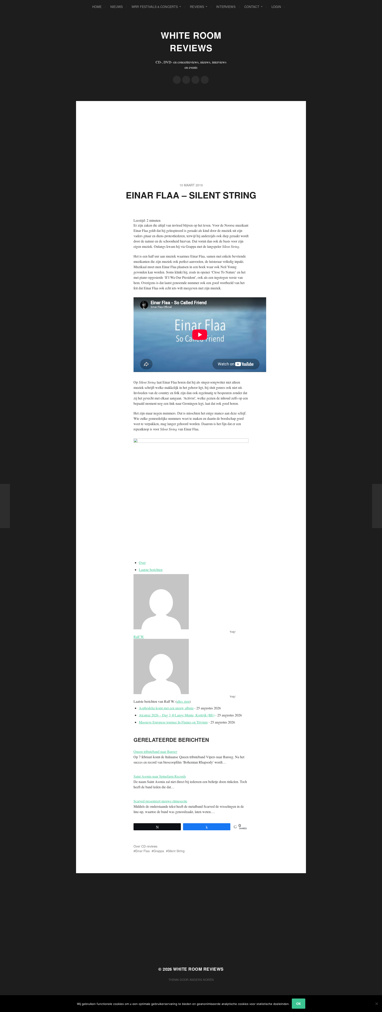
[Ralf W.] (191, 601)
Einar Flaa (142, 851)
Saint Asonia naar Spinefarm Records (160, 776)
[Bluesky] (205, 80)
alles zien (183, 701)
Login (276, 6)
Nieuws (116, 6)
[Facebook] (177, 80)
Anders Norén (201, 980)
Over (142, 562)
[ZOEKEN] (292, 7)
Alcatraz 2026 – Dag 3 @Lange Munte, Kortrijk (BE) (176, 715)
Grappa (158, 851)
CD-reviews (149, 846)
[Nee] (376, 1003)
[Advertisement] (191, 132)
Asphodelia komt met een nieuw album (166, 708)
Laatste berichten (150, 569)
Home (97, 6)
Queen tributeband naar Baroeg (155, 751)
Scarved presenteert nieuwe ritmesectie (160, 801)
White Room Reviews (191, 41)
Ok (298, 1003)
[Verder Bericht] (377, 506)
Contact (251, 6)
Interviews (225, 6)
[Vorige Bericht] (5, 506)
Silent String (176, 851)
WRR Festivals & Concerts (155, 6)
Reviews (197, 6)
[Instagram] (195, 80)
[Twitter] (186, 80)
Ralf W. (139, 636)
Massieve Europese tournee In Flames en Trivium (173, 722)
